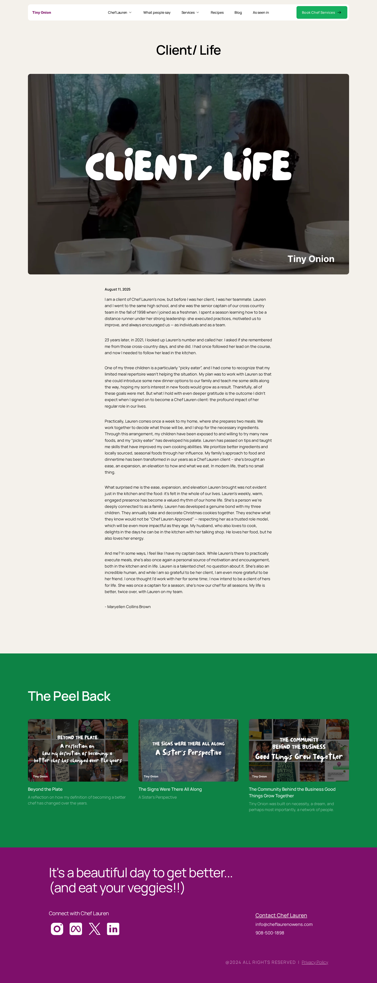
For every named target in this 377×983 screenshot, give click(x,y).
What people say (157, 12)
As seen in (261, 12)
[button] (321, 12)
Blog (238, 12)
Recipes (217, 12)
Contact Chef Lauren (281, 915)
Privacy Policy (315, 962)
